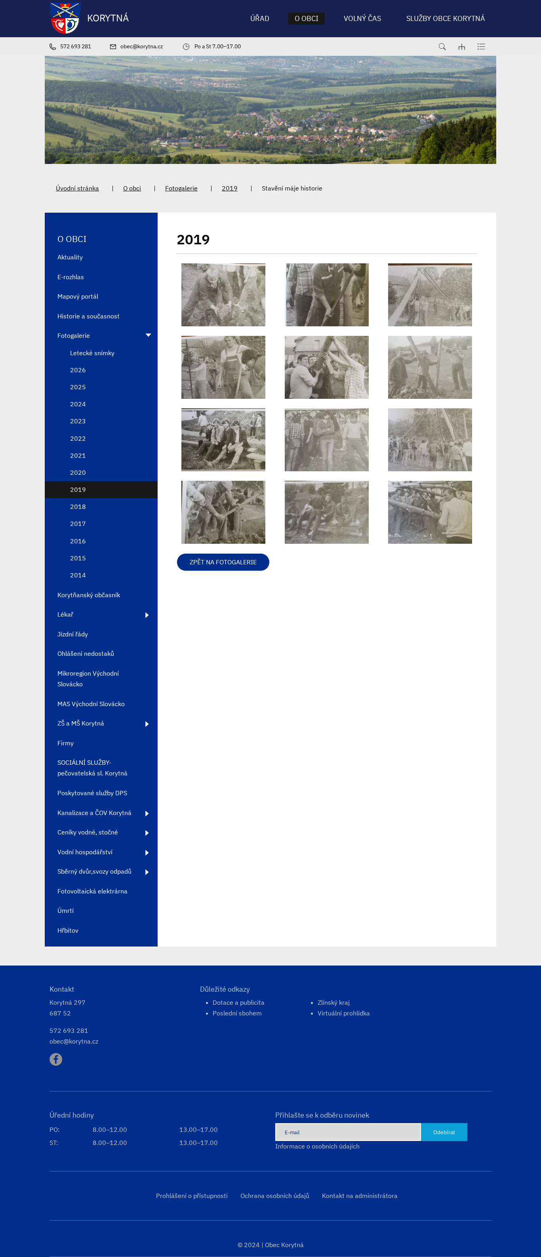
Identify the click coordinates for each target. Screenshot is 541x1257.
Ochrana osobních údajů (274, 1196)
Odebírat (444, 1132)
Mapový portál (77, 296)
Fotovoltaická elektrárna (92, 891)
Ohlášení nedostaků (85, 653)
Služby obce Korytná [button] (445, 18)
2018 (78, 506)
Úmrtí (65, 910)
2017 (78, 524)
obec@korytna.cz (74, 1041)
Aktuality (70, 257)
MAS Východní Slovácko (91, 704)
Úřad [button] (259, 18)
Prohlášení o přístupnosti (192, 1196)
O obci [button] (306, 18)
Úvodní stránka (77, 188)
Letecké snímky (92, 353)
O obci (132, 188)
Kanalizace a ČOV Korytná (94, 813)
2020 (78, 472)
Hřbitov (67, 930)
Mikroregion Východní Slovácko (88, 678)
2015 (78, 558)
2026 (78, 370)
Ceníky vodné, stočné (87, 832)
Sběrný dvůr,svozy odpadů (94, 871)
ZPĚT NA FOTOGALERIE (223, 562)
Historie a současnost (88, 316)
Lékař (65, 614)
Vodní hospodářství (84, 852)
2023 (78, 421)
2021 (78, 455)
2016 (78, 541)
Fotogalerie (181, 188)
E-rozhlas (70, 277)
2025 (78, 387)
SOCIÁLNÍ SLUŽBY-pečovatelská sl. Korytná (92, 767)
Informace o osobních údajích (317, 1146)
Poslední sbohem (237, 1013)
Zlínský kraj (334, 1002)
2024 (78, 404)
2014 (78, 575)
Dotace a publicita (239, 1002)
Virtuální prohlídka (344, 1013)
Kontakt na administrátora (360, 1196)
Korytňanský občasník (88, 595)
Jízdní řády (72, 634)
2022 (78, 438)
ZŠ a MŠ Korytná (80, 723)
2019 (230, 188)
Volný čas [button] (362, 18)
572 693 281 (69, 1030)
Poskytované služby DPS (92, 793)
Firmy (65, 743)
